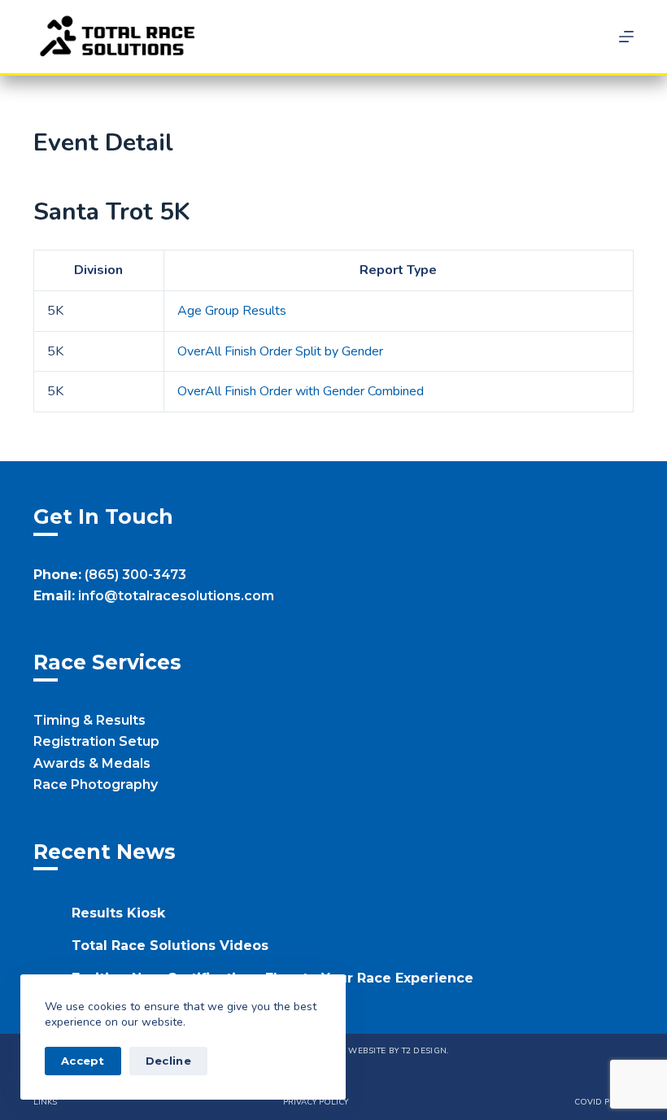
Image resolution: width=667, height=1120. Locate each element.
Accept (83, 1060)
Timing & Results (89, 720)
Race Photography (95, 784)
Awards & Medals (91, 763)
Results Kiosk (118, 913)
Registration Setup (96, 741)
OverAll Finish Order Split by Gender (280, 351)
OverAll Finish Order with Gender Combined (300, 391)
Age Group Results (231, 311)
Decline (168, 1060)
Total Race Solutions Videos (170, 945)
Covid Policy (604, 1102)
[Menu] (626, 36)
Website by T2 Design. (398, 1051)
